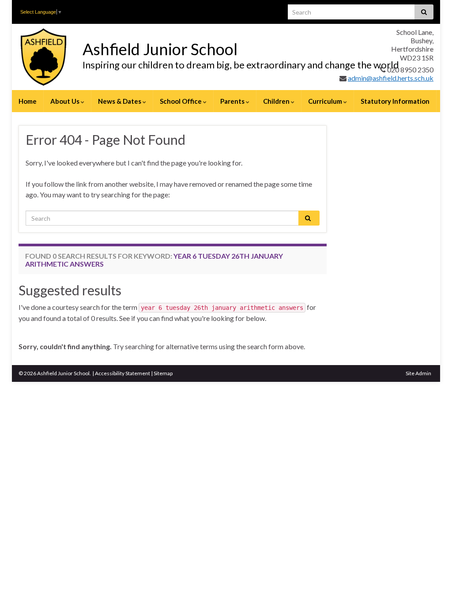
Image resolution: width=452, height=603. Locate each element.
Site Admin (418, 373)
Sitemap (163, 373)
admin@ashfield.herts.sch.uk (390, 78)
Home (28, 101)
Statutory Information (395, 101)
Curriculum (325, 101)
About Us (65, 101)
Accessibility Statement (122, 373)
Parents (233, 101)
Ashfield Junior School (160, 49)
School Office (181, 101)
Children (277, 101)
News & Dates (120, 101)
